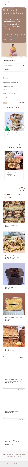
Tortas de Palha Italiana (9, 93)
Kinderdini (8, 349)
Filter (5, 103)
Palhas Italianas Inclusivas (10, 86)
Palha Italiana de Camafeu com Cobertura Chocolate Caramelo (13, 380)
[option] (14, 125)
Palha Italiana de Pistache (13, 133)
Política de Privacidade (8, 454)
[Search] (23, 65)
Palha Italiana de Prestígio (12, 225)
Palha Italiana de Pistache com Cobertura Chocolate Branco (13, 256)
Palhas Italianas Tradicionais (10, 82)
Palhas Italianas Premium (10, 90)
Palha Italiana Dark (10, 287)
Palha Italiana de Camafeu (12, 411)
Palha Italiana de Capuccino (11, 173)
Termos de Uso (17, 456)
